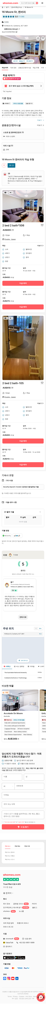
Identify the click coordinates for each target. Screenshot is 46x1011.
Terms (10, 996)
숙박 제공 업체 (8, 923)
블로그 (34, 907)
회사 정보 (6, 904)
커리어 (34, 904)
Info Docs (29, 996)
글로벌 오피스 (20, 904)
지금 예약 (23, 283)
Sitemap (36, 996)
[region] (23, 650)
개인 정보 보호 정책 (10, 822)
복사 (40, 634)
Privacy (15, 996)
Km (40, 628)
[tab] (23, 512)
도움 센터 (28, 939)
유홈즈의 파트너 (23, 923)
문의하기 (9, 946)
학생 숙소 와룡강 (10, 856)
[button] (23, 512)
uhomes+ (9, 911)
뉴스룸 (21, 911)
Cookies (21, 996)
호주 (6, 7)
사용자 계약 (21, 822)
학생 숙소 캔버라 (10, 852)
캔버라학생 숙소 (16, 7)
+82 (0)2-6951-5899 (26, 943)
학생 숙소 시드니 (10, 859)
